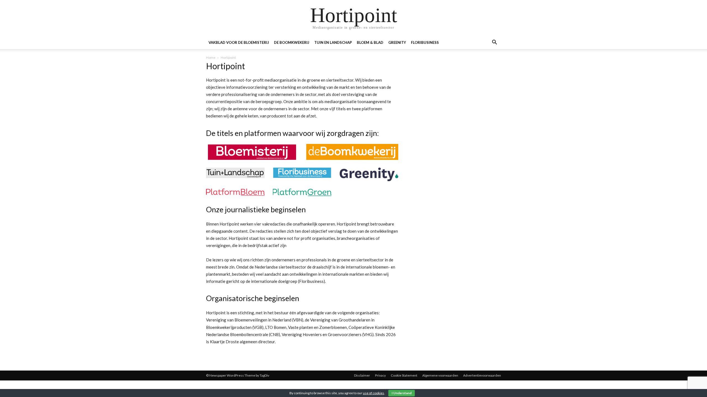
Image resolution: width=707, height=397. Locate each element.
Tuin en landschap (333, 42)
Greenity (397, 42)
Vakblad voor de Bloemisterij (239, 42)
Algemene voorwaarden (440, 375)
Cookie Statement (404, 375)
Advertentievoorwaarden (482, 375)
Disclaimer (362, 375)
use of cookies (373, 393)
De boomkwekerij (291, 42)
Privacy (380, 375)
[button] (494, 43)
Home (210, 57)
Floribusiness (425, 42)
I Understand (401, 393)
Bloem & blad (370, 42)
